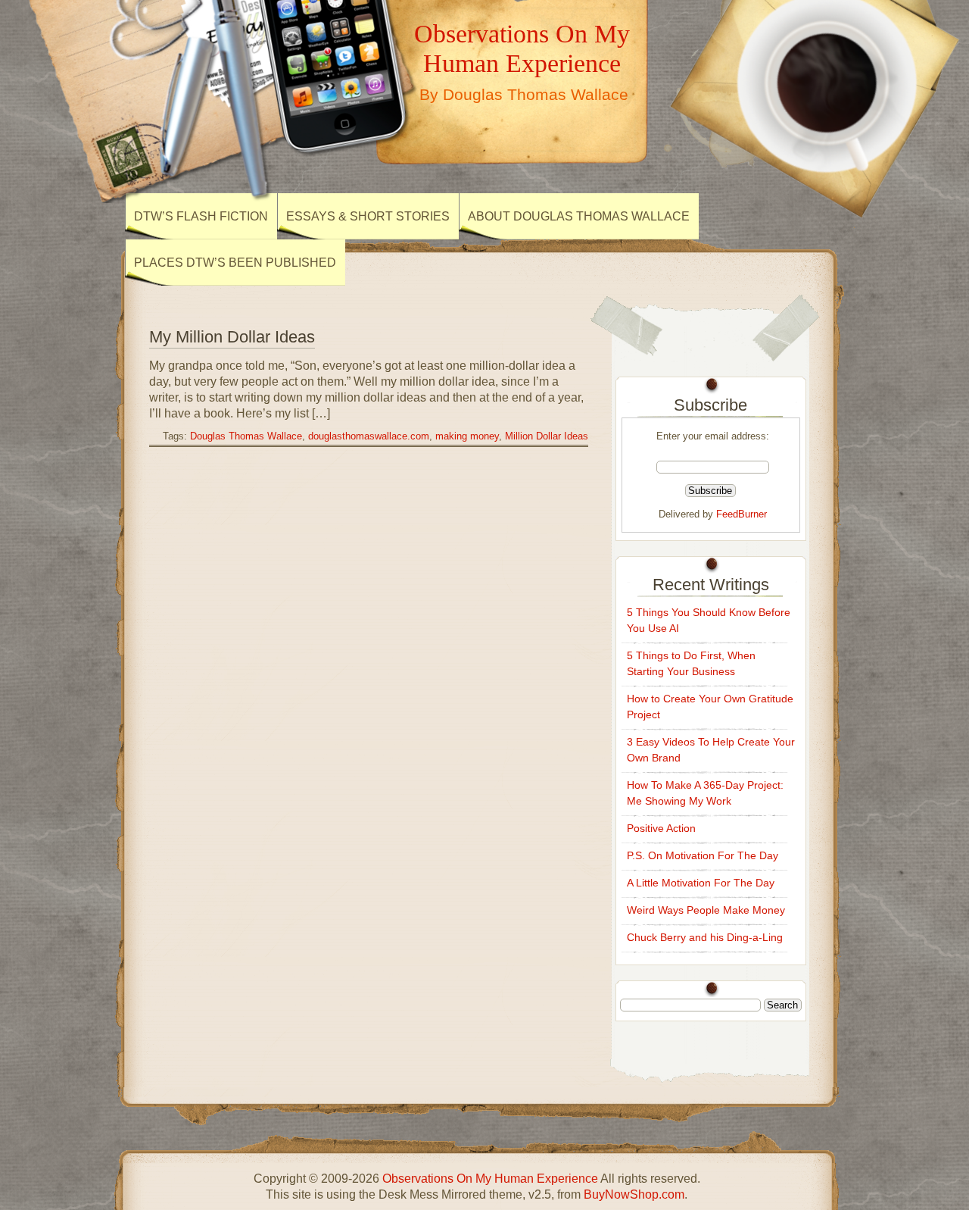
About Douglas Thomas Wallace (579, 216)
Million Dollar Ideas (546, 436)
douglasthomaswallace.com (368, 436)
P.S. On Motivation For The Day (702, 855)
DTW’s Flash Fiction (201, 216)
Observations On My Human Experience (522, 48)
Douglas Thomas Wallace (246, 436)
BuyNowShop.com (634, 1194)
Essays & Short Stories (368, 216)
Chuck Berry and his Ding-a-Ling (705, 937)
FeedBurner (741, 514)
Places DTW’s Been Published (235, 262)
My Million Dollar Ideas (232, 336)
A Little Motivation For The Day (700, 883)
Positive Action (661, 828)
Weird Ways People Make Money (706, 910)
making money (467, 436)
